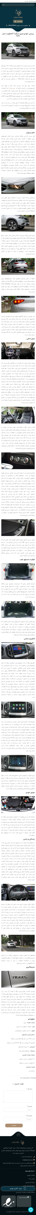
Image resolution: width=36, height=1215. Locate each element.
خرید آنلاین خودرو (16, 1188)
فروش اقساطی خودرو (30, 1)
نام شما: (30, 1106)
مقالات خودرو (31, 1175)
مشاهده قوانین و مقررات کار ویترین (25, 1192)
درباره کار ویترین (30, 1182)
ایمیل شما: (29, 1116)
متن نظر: (29, 1089)
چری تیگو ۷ (12, 88)
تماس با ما (32, 1179)
